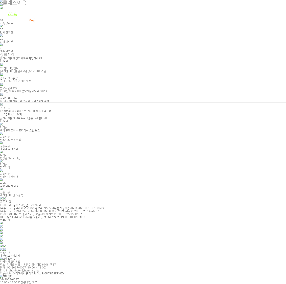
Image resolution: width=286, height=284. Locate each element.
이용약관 (5, 252)
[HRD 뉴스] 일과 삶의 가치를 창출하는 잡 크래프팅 (28, 217)
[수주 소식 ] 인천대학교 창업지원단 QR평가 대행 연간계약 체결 (35, 211)
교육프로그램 (17, 13)
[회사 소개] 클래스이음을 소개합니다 (20, 205)
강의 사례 (15, 10)
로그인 (21, 23)
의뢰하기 (5, 220)
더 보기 (4, 61)
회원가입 (9, 21)
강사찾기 (15, 7)
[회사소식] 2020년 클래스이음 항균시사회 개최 (26, 214)
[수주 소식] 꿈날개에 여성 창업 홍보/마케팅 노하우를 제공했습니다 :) (38, 208)
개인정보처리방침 (10, 255)
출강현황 (15, 16)
